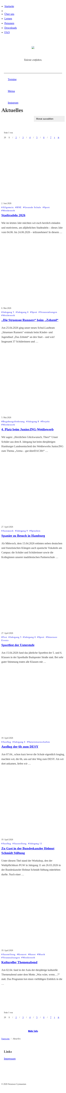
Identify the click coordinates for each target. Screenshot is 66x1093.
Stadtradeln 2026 (13, 215)
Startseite (9, 6)
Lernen (8, 18)
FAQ (7, 32)
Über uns (9, 14)
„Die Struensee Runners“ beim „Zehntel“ (29, 320)
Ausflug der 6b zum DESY (19, 746)
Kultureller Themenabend (19, 962)
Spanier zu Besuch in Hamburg (23, 535)
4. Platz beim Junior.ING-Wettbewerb (27, 429)
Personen (9, 23)
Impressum (10, 1058)
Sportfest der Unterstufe (17, 645)
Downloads (10, 27)
